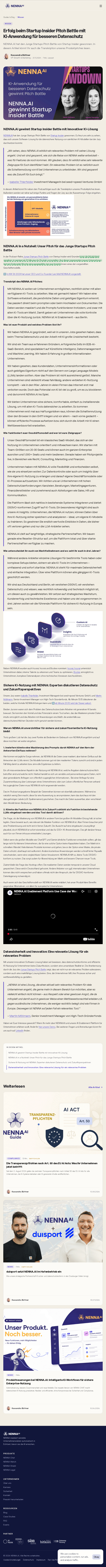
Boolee (76, 672)
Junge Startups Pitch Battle (36, 256)
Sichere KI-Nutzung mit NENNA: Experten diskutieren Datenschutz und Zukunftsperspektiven (49, 1062)
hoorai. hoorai (73, 668)
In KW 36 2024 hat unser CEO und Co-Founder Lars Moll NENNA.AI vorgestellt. (43, 274)
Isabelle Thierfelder (21, 182)
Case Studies (9, 1516)
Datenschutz (28, 1560)
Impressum (40, 1560)
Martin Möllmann (20, 1016)
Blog (5, 1512)
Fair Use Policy (54, 1560)
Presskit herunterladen (13, 1499)
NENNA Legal (9, 1470)
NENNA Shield (9, 1466)
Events (6, 1524)
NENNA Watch (9, 1461)
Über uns (7, 1483)
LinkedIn (19, 1030)
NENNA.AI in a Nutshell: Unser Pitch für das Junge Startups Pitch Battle (40, 1057)
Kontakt (6, 1495)
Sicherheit (7, 1491)
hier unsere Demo (47, 1026)
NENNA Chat (9, 1457)
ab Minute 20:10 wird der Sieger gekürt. (73, 703)
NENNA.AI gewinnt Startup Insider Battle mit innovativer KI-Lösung (37, 1052)
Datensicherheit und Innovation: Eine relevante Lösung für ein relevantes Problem (47, 1067)
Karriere (6, 1487)
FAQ (5, 1520)
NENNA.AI (8, 135)
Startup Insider (57, 135)
